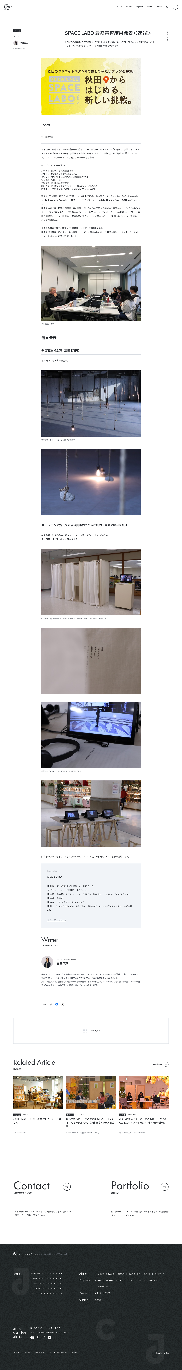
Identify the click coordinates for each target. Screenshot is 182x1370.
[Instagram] (43, 1337)
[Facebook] (32, 1337)
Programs (139, 6)
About (119, 6)
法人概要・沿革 (134, 1274)
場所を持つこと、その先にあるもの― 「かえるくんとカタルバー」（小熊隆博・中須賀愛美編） (90, 1122)
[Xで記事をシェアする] (62, 1004)
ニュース (17, 31)
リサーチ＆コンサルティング (115, 1280)
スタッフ (147, 1274)
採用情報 (98, 1300)
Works (149, 6)
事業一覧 (98, 1280)
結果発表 (49, 137)
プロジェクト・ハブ (137, 1280)
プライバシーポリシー (40, 1352)
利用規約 (74, 1352)
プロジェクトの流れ (102, 1286)
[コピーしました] (50, 1004)
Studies (129, 6)
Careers (159, 6)
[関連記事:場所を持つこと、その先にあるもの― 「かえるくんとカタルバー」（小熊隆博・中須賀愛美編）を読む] (91, 1092)
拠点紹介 (121, 1274)
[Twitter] (38, 1337)
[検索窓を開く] (167, 7)
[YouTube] (49, 1337)
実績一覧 (98, 1293)
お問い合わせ (17, 1352)
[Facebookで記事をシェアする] (56, 1004)
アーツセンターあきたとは (104, 1274)
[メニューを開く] (175, 7)
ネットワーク (159, 1274)
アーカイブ (153, 1280)
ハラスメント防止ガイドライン (59, 1352)
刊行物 (107, 1293)
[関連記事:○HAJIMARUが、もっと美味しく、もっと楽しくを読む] (38, 1092)
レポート (70, 1115)
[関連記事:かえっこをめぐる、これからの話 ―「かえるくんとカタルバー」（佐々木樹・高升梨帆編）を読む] (144, 1092)
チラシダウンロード (56, 920)
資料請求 (27, 1352)
